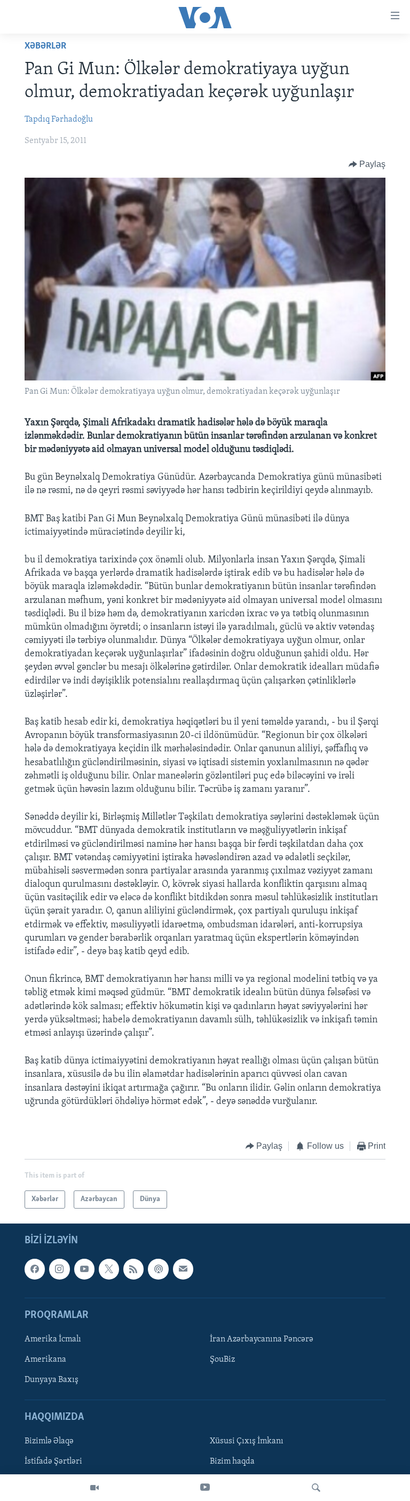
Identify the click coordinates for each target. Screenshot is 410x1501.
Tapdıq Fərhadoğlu (59, 119)
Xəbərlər (45, 46)
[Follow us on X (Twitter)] (109, 1269)
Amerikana (45, 1359)
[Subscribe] (183, 1269)
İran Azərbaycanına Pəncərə (261, 1339)
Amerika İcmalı (53, 1339)
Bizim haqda (232, 1462)
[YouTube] (205, 1487)
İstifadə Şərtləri (53, 1462)
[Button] (367, 164)
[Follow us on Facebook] (35, 1269)
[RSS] (133, 1269)
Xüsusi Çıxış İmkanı (246, 1442)
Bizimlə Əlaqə (49, 1442)
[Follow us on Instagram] (59, 1269)
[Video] (94, 1487)
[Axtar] (316, 1487)
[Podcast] (158, 1269)
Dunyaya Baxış (51, 1380)
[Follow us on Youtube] (84, 1269)
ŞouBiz (222, 1359)
